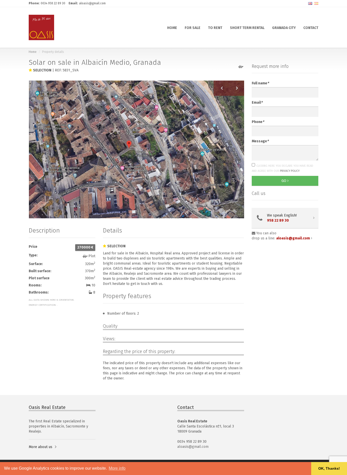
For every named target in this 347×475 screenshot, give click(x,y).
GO (284, 181)
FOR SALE (192, 27)
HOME (172, 27)
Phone (258, 122)
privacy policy (289, 171)
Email (257, 102)
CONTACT (310, 27)
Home (33, 52)
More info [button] (117, 468)
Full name (260, 83)
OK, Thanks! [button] (329, 468)
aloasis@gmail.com (193, 447)
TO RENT (215, 27)
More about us (40, 447)
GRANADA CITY (284, 27)
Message (260, 141)
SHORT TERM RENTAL (247, 27)
